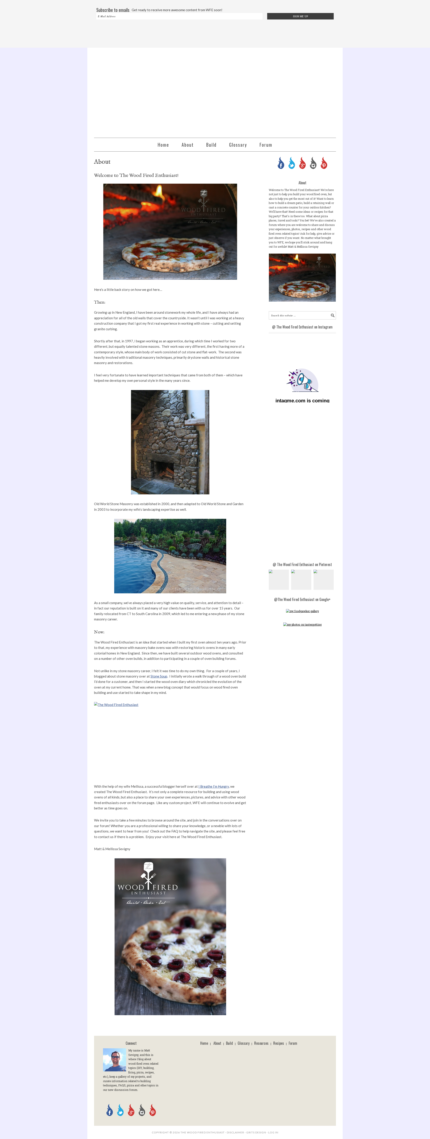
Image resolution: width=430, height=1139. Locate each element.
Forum (293, 1043)
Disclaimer (235, 1132)
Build (229, 1043)
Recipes (278, 1043)
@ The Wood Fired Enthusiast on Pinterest (302, 564)
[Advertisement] (215, 34)
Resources (261, 1043)
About (217, 1043)
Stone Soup (158, 676)
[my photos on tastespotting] (302, 624)
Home (204, 1043)
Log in (273, 1132)
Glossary (243, 1043)
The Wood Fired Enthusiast (215, 90)
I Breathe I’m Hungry (213, 786)
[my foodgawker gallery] (302, 611)
